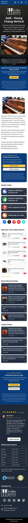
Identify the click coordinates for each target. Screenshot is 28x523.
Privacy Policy (14, 521)
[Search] (18, 2)
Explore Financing (14, 169)
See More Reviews (14, 439)
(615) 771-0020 (8, 505)
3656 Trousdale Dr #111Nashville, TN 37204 (10, 509)
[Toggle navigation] (25, 2)
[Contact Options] (15, 2)
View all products (6, 276)
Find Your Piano (14, 166)
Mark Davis (9, 415)
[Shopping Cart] (21, 2)
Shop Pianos (14, 77)
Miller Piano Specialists (4, 2)
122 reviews (21, 412)
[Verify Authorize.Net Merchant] (20, 478)
